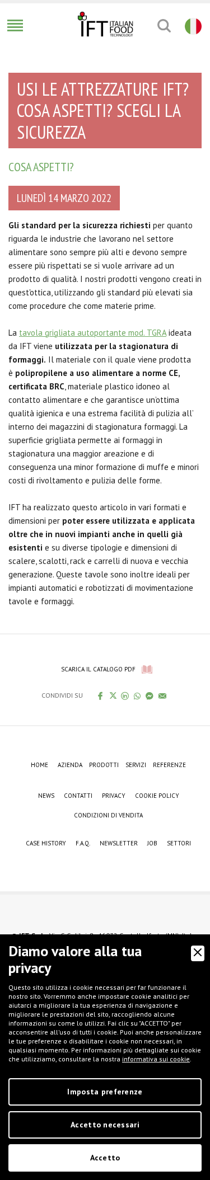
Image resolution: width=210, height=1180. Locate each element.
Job (152, 843)
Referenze (169, 765)
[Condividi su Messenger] (149, 695)
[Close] (197, 953)
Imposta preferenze (104, 1092)
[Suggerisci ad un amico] (162, 695)
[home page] (105, 24)
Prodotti (104, 765)
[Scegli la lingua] (192, 26)
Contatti (78, 796)
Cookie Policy (157, 796)
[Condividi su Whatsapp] (137, 695)
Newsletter (119, 843)
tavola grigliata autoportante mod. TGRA (92, 332)
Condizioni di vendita (108, 815)
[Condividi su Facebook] (100, 695)
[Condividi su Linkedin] (125, 695)
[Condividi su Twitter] (113, 695)
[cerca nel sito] (164, 25)
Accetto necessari (105, 1125)
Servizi (135, 765)
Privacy (113, 796)
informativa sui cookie (156, 1059)
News (46, 796)
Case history (46, 843)
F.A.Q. (83, 843)
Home (39, 765)
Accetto (105, 1158)
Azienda (70, 765)
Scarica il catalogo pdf (98, 669)
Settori (179, 843)
